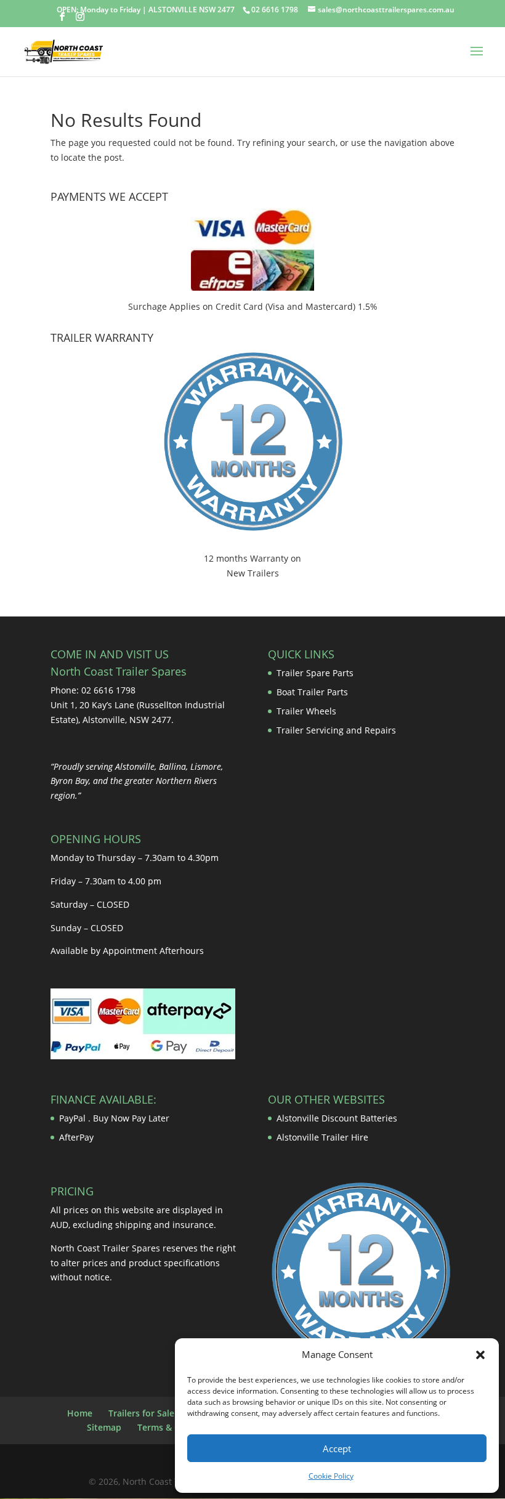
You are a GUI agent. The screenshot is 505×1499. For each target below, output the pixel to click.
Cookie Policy (331, 1476)
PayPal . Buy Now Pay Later (115, 1118)
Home (79, 1413)
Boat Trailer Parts (312, 692)
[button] (480, 1355)
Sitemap (104, 1427)
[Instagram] (80, 17)
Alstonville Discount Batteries (337, 1118)
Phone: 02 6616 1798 (92, 690)
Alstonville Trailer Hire (322, 1137)
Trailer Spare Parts (315, 673)
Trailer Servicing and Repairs (336, 730)
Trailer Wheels (306, 711)
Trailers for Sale (141, 1413)
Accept (337, 1448)
